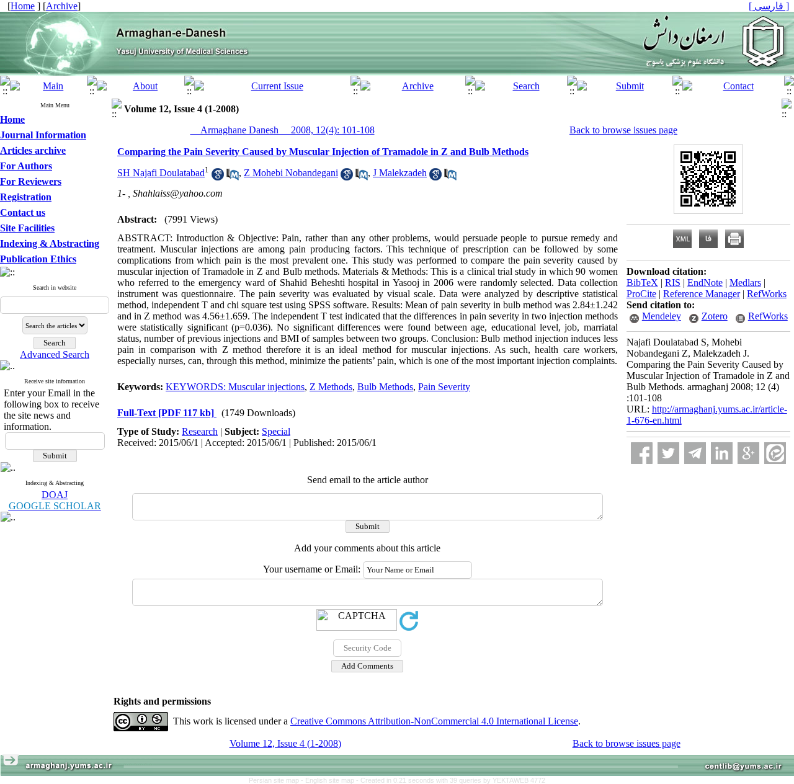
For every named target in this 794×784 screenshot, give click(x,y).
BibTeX (642, 282)
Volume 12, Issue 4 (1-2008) (285, 743)
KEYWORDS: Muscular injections (235, 386)
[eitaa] (775, 453)
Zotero (715, 316)
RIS (672, 282)
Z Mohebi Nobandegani (291, 172)
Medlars (745, 282)
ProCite (641, 293)
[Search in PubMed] (232, 177)
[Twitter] (668, 453)
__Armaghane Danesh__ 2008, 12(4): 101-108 (282, 130)
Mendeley (661, 316)
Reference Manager (701, 293)
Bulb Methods (385, 386)
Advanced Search (54, 354)
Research (200, 431)
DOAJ (55, 494)
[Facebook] (642, 453)
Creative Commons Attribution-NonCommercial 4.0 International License (434, 721)
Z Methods (331, 386)
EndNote (705, 282)
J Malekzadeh (400, 172)
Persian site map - (277, 780)
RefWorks (767, 293)
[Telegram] (695, 453)
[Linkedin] (722, 453)
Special (276, 431)
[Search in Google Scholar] (218, 177)
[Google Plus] (748, 453)
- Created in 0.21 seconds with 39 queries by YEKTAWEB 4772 (450, 780)
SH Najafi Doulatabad (161, 172)
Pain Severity (444, 386)
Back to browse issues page (623, 130)
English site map (330, 780)
